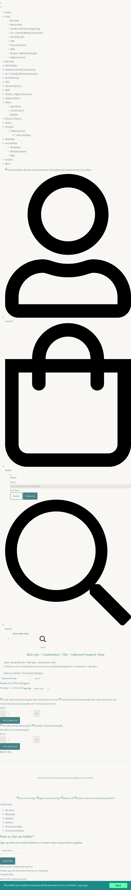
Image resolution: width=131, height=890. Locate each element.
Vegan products (18, 57)
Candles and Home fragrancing (25, 28)
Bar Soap (14, 20)
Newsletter (15, 147)
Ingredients (15, 106)
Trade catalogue (23, 135)
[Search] (43, 639)
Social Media (11, 143)
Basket (16, 496)
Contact (9, 159)
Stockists (9, 126)
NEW (12, 49)
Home (8, 12)
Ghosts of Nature (13, 118)
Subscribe (7, 861)
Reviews (14, 114)
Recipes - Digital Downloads (23, 53)
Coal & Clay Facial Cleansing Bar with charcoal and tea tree (28, 703)
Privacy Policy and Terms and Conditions (64, 778)
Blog (12, 155)
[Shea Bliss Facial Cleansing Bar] (31, 725)
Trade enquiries (17, 130)
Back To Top (5, 751)
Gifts (12, 40)
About (8, 102)
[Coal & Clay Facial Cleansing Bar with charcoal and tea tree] (58, 699)
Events (8, 122)
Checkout (30, 496)
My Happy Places (18, 151)
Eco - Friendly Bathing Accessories (26, 32)
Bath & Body (16, 24)
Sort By (27, 688)
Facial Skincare (17, 36)
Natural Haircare (18, 45)
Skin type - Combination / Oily (41, 662)
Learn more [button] (82, 885)
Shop (7, 16)
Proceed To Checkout (33, 673)
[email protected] (19, 879)
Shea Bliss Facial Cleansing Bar (14, 729)
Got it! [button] (118, 885)
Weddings (10, 139)
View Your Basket (12, 673)
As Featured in (17, 110)
